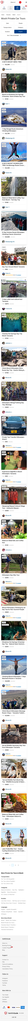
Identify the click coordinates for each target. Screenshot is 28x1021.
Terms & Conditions (7, 964)
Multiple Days (22, 903)
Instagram (5, 978)
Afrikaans (3, 914)
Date (7, 23)
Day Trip (14, 890)
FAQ (3, 962)
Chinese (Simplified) (6, 911)
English (21, 31)
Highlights (21, 890)
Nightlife (3, 892)
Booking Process (6, 945)
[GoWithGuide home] (2, 2)
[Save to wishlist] (25, 43)
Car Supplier (5, 997)
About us (4, 943)
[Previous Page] (10, 865)
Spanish (20, 911)
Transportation (7, 27)
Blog (3, 950)
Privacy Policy (6, 966)
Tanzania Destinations (7, 929)
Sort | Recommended (13, 35)
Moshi (14, 14)
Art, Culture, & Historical (7, 894)
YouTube (4, 983)
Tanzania (8, 14)
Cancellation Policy (7, 969)
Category (20, 27)
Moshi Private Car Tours (7, 922)
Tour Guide (5, 995)
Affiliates (4, 1001)
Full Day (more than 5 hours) (9, 903)
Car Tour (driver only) (7, 883)
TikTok (4, 985)
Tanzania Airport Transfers (8, 925)
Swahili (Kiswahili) (11, 909)
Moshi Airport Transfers (7, 927)
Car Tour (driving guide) (7, 879)
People (20, 23)
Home (2, 14)
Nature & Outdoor (6, 890)
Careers (4, 999)
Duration (7, 31)
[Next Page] (18, 865)
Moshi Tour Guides (11, 920)
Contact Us (5, 959)
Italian (15, 911)
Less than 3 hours (6, 900)
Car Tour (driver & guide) (8, 881)
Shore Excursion (11, 892)
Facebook (5, 980)
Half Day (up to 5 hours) (19, 900)
